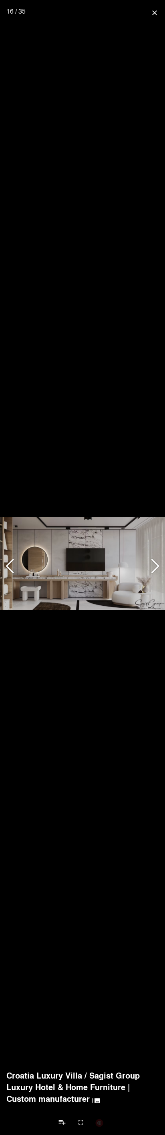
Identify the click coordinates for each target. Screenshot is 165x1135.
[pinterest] (99, 1122)
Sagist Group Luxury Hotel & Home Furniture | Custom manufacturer (73, 1087)
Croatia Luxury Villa (44, 1075)
